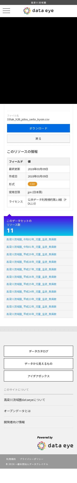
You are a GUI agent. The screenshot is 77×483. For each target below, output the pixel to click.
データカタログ (38, 351)
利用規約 (11, 459)
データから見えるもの (38, 364)
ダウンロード (38, 128)
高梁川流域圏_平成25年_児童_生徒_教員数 (31, 284)
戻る (39, 138)
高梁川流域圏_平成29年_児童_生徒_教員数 (31, 254)
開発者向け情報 (14, 422)
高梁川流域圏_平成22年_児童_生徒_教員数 (31, 306)
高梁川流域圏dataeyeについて (24, 400)
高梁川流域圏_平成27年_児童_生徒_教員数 (31, 269)
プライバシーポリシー (31, 459)
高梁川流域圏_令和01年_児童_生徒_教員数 (31, 246)
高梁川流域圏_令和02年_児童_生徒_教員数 (31, 239)
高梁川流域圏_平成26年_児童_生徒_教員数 (31, 276)
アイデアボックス (39, 376)
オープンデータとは (17, 411)
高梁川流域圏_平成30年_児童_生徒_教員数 (31, 314)
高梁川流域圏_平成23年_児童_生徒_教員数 (31, 299)
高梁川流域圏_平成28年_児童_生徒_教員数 (31, 261)
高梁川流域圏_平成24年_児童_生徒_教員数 (31, 291)
